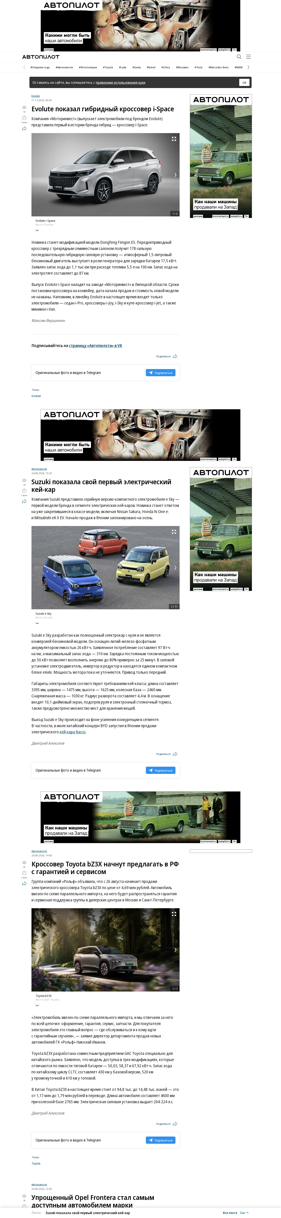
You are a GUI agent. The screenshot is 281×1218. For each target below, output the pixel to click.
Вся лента (230, 1213)
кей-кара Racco (73, 732)
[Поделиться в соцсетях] (24, 128)
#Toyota (108, 67)
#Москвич (182, 67)
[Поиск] (239, 57)
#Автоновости (64, 67)
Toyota (35, 1163)
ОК (244, 82)
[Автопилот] (40, 57)
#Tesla (198, 67)
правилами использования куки (120, 82)
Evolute (35, 96)
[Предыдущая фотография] (35, 175)
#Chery (165, 67)
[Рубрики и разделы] (248, 57)
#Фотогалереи (88, 67)
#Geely (136, 67)
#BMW (239, 67)
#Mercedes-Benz (219, 67)
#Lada (122, 67)
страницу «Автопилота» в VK (95, 345)
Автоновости (39, 469)
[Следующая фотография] (175, 175)
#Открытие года (40, 67)
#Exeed (151, 67)
